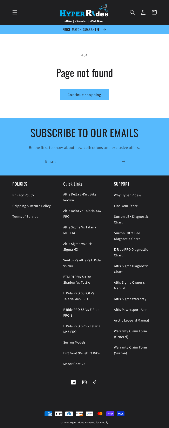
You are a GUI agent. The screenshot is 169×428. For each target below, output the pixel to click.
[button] (14, 12)
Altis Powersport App (130, 309)
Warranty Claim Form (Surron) (130, 350)
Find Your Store (126, 205)
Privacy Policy (23, 195)
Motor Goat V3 (74, 363)
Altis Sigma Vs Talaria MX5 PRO (79, 230)
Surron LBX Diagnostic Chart (131, 219)
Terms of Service (25, 216)
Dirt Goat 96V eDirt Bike (81, 353)
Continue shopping (84, 94)
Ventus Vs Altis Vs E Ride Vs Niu (82, 263)
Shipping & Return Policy (31, 205)
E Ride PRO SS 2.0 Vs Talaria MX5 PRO (78, 296)
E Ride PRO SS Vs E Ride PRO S (81, 312)
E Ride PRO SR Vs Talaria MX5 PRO (81, 329)
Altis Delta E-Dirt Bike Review (80, 197)
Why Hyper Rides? (128, 195)
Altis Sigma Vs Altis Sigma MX (78, 246)
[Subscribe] (123, 161)
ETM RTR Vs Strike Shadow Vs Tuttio (77, 279)
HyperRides (77, 422)
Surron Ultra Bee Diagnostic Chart (127, 236)
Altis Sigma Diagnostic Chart (131, 269)
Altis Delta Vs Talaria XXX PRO (82, 213)
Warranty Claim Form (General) (130, 334)
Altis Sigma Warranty (130, 299)
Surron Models (74, 342)
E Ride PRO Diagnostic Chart (131, 252)
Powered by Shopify (96, 422)
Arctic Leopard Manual (131, 320)
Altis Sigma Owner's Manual (129, 285)
